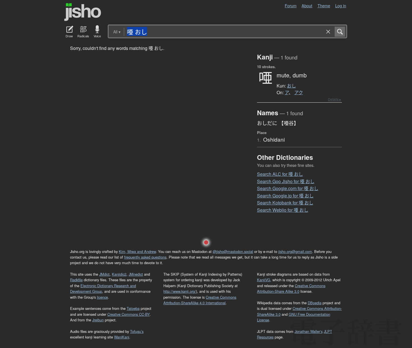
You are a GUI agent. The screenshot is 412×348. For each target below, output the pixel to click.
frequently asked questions (145, 257)
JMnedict (136, 274)
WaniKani (121, 337)
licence (102, 297)
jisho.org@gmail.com (295, 251)
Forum (291, 5)
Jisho (82, 12)
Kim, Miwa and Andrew (137, 251)
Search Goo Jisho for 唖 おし (285, 181)
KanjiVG (263, 279)
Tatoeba (133, 308)
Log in (340, 5)
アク (298, 92)
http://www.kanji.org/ (179, 291)
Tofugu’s (136, 331)
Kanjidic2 (119, 274)
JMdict (104, 274)
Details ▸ (334, 99)
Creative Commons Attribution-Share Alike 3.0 (291, 288)
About (307, 5)
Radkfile (76, 279)
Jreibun (98, 319)
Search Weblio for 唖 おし (282, 210)
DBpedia (314, 302)
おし (291, 86)
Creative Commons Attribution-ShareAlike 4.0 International (199, 299)
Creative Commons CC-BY (128, 314)
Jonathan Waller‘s (309, 331)
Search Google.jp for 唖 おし (285, 195)
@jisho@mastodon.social (233, 251)
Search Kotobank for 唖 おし (285, 202)
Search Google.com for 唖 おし (287, 188)
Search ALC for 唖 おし (280, 174)
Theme (324, 5)
